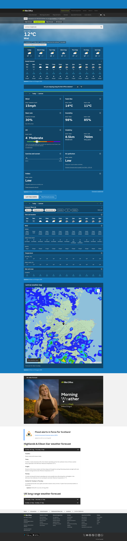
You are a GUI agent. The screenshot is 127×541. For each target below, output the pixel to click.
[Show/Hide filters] (101, 207)
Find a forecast (33, 15)
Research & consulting (72, 523)
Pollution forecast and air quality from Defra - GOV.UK (78, 167)
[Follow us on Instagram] (96, 535)
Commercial (84, 518)
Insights (69, 525)
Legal (98, 520)
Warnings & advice (45, 15)
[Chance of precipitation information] (60, 113)
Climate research (56, 520)
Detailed (39, 22)
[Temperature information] (101, 253)
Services (84, 10)
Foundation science (57, 523)
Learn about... (88, 15)
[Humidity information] (100, 113)
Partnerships (84, 523)
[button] (63, 324)
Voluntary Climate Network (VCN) (27, 529)
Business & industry (71, 520)
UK (59, 22)
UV (67, 210)
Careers (96, 10)
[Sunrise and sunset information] (60, 153)
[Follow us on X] (84, 535)
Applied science (56, 522)
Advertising (69, 527)
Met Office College (28, 517)
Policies (98, 515)
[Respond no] (81, 86)
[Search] (100, 26)
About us (90, 10)
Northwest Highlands (35, 44)
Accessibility (99, 517)
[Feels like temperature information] (100, 98)
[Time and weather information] (101, 214)
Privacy (98, 522)
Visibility (75, 210)
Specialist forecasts (76, 15)
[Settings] (101, 15)
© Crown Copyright (99, 539)
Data (68, 522)
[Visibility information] (100, 130)
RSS (98, 523)
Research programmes (76, 10)
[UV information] (60, 130)
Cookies (98, 518)
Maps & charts (56, 15)
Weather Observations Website (28, 526)
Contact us (84, 525)
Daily (28, 22)
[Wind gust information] (60, 98)
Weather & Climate (44, 515)
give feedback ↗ (54, 18)
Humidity (60, 210)
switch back (62, 18)
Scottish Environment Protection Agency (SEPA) (46, 435)
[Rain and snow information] (101, 269)
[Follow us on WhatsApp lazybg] (102, 535)
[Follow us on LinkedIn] (99, 535)
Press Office (84, 520)
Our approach (56, 517)
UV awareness (28, 147)
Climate (66, 15)
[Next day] (29, 93)
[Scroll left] (98, 61)
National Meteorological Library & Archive (28, 521)
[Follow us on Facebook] (90, 535)
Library (54, 525)
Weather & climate (65, 10)
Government (70, 517)
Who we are (84, 517)
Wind (27, 210)
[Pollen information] (100, 173)
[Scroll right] (101, 61)
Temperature (36, 210)
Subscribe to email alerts (87, 527)
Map (49, 22)
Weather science (56, 518)
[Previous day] (26, 93)
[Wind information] (101, 225)
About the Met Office (86, 515)
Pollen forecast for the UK (31, 187)
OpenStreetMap (98, 362)
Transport (69, 518)
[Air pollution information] (100, 153)
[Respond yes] (77, 86)
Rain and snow (49, 210)
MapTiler (92, 362)
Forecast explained (97, 191)
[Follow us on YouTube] (87, 535)
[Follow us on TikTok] (93, 535)
